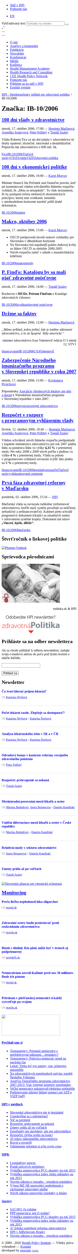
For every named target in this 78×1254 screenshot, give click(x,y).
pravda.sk (11, 932)
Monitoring (14, 892)
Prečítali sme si (12, 1042)
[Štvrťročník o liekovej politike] (14, 548)
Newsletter (17, 53)
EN (12, 16)
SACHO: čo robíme (23, 1209)
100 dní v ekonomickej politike (34, 167)
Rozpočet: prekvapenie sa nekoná (25, 780)
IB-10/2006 (15, 154)
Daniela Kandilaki (64, 807)
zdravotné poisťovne (39, 304)
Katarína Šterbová (40, 718)
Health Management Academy (30, 68)
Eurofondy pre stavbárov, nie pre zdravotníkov (40, 1131)
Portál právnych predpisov (27, 1166)
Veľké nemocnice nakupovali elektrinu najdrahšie (42, 1088)
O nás (14, 42)
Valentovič (47, 351)
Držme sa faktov (19, 313)
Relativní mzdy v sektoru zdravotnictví (29, 847)
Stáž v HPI (17, 5)
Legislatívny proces (23, 1163)
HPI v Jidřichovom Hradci (27, 1232)
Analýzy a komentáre (24, 46)
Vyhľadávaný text (14, 23)
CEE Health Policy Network (29, 76)
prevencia (23, 406)
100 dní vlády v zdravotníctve (33, 119)
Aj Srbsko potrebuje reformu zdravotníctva (38, 1228)
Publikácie (17, 49)
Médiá (14, 61)
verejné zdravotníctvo (44, 406)
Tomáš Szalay (59, 132)
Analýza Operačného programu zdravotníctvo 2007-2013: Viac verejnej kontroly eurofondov (40, 1083)
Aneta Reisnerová (40, 807)
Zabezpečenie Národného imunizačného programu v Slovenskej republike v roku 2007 (39, 365)
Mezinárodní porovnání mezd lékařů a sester (33, 801)
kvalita (21, 304)
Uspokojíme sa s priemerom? (29, 1116)
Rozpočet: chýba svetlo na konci (31, 1135)
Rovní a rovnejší (21, 1142)
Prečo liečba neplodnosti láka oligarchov (30, 901)
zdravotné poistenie (30, 473)
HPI (55, 497)
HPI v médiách (12, 1104)
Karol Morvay (57, 175)
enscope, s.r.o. (29, 1250)
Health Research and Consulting (31, 72)
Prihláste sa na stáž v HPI (26, 83)
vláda (22, 158)
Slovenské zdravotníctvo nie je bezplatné (36, 1112)
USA (37, 351)
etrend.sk (11, 907)
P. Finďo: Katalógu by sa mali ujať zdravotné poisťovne (34, 274)
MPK (5, 1154)
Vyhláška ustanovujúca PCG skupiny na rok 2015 (43, 1170)
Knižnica (16, 65)
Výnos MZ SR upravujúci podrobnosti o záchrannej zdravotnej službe (36, 1187)
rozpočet (52, 470)
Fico (4, 154)
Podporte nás (18, 9)
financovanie (10, 351)
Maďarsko (23, 530)
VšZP (30, 158)
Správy (7, 1201)
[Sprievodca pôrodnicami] (31, 601)
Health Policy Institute (36, 1243)
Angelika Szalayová (15, 132)
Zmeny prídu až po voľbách (21, 869)
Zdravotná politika (46, 158)
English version (20, 87)
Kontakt (25, 1246)
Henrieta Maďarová (61, 128)
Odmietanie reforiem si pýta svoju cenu (35, 1146)
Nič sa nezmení (20, 1120)
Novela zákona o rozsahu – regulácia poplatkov (41, 1181)
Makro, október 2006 (24, 221)
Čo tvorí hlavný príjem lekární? (24, 691)
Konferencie (18, 57)
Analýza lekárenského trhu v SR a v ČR (30, 734)
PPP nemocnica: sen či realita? (30, 1213)
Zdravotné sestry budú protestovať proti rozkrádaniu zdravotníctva (30, 924)
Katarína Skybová (16, 697)
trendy (29, 263)
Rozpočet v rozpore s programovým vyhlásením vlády (38, 417)
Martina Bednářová (17, 807)
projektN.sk (13, 957)
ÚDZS (14, 158)
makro (21, 212)
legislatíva (40, 470)
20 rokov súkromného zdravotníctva (33, 1139)
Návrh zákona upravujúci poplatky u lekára (38, 1193)
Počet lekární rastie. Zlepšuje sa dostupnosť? (33, 712)
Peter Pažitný (38, 132)
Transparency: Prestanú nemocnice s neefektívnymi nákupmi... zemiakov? (34, 1052)
